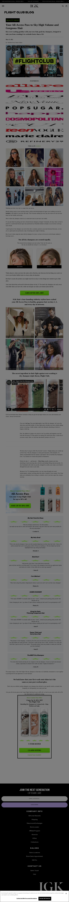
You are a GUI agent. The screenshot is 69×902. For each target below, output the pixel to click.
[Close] (66, 893)
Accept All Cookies (44, 898)
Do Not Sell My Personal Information (27, 898)
